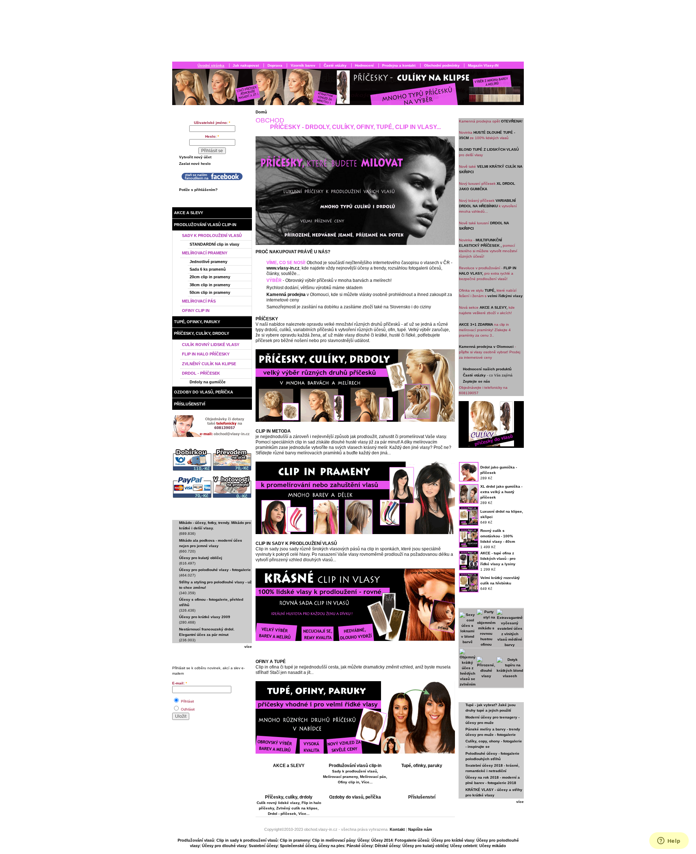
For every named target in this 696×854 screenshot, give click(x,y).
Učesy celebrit (463, 845)
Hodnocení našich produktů (487, 369)
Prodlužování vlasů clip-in (205, 224)
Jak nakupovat (246, 65)
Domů (261, 112)
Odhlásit (187, 709)
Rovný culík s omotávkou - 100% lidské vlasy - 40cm (497, 536)
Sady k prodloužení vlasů (212, 235)
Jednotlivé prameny (208, 261)
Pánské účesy (360, 845)
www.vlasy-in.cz (282, 268)
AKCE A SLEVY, (494, 307)
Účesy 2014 (382, 840)
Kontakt (398, 829)
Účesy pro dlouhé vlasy (224, 845)
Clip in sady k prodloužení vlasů (247, 840)
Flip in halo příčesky (205, 354)
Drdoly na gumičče (207, 382)
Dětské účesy (387, 845)
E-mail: (179, 683)
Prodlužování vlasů (196, 840)
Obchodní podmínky (442, 65)
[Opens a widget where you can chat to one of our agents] (669, 841)
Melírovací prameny (204, 253)
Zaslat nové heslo (195, 164)
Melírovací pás (199, 301)
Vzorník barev (303, 65)
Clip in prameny (295, 840)
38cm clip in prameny (210, 285)
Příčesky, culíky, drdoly (201, 333)
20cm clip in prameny (210, 277)
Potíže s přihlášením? (198, 190)
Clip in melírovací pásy (333, 840)
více (248, 647)
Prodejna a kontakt (398, 65)
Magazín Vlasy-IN (483, 65)
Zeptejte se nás (476, 381)
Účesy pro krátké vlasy (452, 840)
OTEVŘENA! (511, 121)
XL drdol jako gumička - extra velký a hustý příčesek (501, 491)
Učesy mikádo (492, 845)
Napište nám (420, 829)
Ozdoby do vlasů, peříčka (203, 392)
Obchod (194, 202)
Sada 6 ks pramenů (208, 269)
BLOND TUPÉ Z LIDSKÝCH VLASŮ (489, 149)
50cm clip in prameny (210, 292)
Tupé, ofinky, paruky (197, 322)
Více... (367, 782)
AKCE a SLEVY (188, 213)
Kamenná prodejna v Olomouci (486, 347)
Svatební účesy (263, 845)
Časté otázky (335, 65)
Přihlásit (187, 701)
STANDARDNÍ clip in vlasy (214, 244)
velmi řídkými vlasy (505, 296)
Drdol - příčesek (201, 373)
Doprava (275, 65)
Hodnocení (364, 65)
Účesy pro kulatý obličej (200, 558)
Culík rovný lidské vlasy (210, 344)
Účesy (363, 840)
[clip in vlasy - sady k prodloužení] (355, 639)
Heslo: (212, 136)
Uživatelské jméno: (212, 123)
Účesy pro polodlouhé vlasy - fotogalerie (215, 570)
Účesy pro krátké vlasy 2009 (204, 617)
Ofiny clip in (196, 310)
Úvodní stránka (211, 65)
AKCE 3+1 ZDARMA (476, 324)
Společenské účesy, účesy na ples (312, 845)
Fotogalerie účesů (412, 840)
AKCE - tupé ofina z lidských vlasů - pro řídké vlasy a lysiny (497, 558)
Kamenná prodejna (286, 294)
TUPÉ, (490, 290)
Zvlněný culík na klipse (209, 364)
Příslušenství (189, 404)
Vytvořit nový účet (195, 157)
